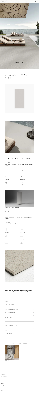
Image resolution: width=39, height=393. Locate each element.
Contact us (22, 339)
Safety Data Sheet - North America (11, 309)
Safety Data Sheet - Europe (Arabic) (12, 314)
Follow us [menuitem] (2, 383)
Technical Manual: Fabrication (11, 325)
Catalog (6, 301)
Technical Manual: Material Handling (12, 320)
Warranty (7, 330)
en (35, 1)
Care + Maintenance (8, 317)
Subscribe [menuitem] (2, 381)
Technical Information (9, 304)
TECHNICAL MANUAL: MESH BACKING (11, 328)
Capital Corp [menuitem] (3, 385)
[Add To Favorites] (5, 78)
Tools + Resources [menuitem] (4, 376)
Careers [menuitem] (2, 378)
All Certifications (8, 333)
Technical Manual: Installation (11, 322)
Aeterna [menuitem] (2, 390)
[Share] (8, 77)
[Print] (10, 78)
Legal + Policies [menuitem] (3, 374)
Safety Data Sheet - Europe (10, 312)
